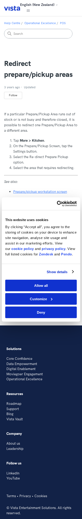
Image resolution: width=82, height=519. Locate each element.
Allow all (41, 285)
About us (13, 443)
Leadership (14, 448)
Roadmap (13, 403)
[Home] (12, 8)
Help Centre (12, 23)
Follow (13, 95)
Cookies (40, 496)
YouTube (13, 478)
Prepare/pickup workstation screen (40, 191)
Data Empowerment (21, 364)
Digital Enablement (21, 369)
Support (12, 409)
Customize (38, 299)
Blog (9, 414)
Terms (11, 496)
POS (63, 23)
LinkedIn (12, 473)
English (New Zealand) (37, 5)
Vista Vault (14, 419)
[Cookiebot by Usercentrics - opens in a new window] (58, 204)
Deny (41, 312)
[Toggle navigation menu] (28, 10)
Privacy (25, 496)
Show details (57, 272)
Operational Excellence (40, 23)
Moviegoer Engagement (24, 374)
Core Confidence (19, 358)
